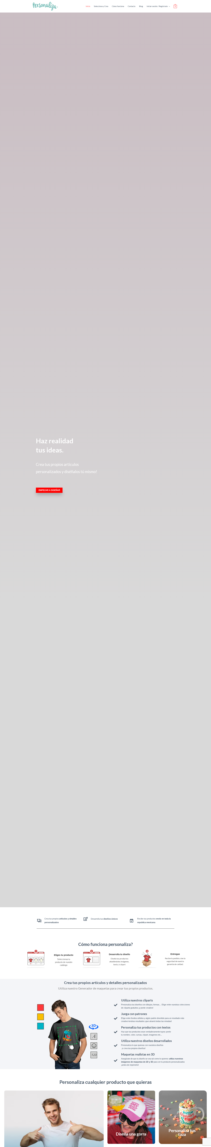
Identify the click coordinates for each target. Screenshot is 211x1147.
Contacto (131, 6)
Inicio (88, 6)
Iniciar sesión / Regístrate (157, 6)
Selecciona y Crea (101, 6)
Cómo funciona (118, 6)
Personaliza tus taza (182, 1132)
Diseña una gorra (131, 1133)
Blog (141, 6)
